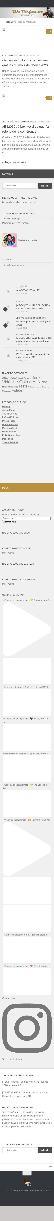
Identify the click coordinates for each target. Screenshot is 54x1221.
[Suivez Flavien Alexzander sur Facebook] (26, 174)
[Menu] (50, 3)
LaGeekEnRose (10, 417)
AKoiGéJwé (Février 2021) (29, 290)
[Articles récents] (8, 279)
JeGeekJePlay (9, 413)
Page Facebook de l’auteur (18, 564)
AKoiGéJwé (21, 287)
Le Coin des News (12, 55)
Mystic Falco (8, 421)
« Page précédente (14, 162)
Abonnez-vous (9, 522)
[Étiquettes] (45, 279)
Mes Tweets (8, 552)
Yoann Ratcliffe (10, 442)
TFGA (30, 387)
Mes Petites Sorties (10, 387)
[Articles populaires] (21, 279)
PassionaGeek (9, 428)
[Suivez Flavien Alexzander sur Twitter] (31, 174)
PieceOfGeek (9, 431)
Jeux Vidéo (8, 122)
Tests (22, 386)
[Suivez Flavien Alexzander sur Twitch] (35, 174)
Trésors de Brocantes (41, 387)
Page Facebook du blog (16, 533)
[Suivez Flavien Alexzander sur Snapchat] (45, 174)
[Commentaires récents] (33, 279)
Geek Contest (24, 378)
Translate (25, 223)
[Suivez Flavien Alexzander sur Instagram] (50, 174)
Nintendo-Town (10, 424)
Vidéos (19, 302)
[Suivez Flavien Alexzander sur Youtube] (40, 174)
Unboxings (6, 391)
